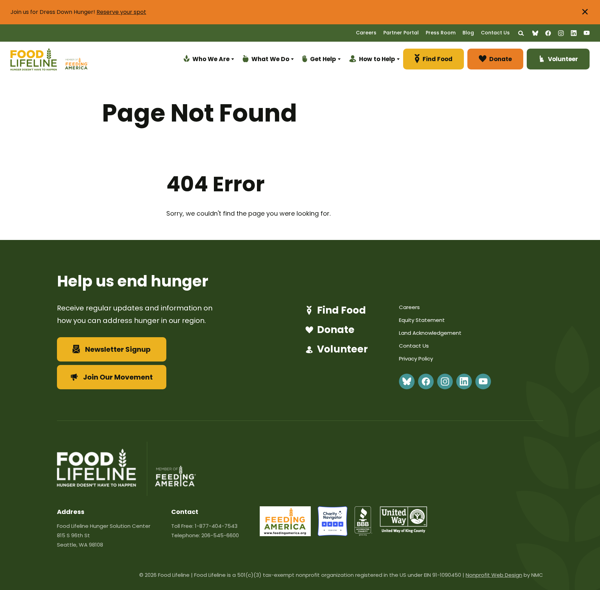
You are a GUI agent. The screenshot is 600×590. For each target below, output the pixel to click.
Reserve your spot (121, 12)
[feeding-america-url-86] (285, 534)
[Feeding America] (75, 60)
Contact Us (495, 32)
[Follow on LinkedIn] (574, 33)
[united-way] (403, 530)
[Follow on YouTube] (587, 33)
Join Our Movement (118, 377)
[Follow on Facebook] (548, 33)
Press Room (441, 32)
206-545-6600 (220, 535)
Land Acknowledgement (430, 332)
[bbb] (364, 534)
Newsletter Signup (118, 349)
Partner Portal (401, 32)
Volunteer (342, 349)
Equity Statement (422, 320)
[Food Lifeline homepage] (36, 60)
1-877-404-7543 (216, 526)
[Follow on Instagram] (561, 33)
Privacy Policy (416, 358)
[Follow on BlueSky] (535, 33)
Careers (366, 32)
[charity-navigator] (333, 534)
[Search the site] (521, 33)
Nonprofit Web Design (494, 575)
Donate (336, 330)
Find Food (341, 310)
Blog (468, 32)
